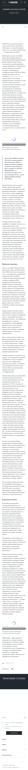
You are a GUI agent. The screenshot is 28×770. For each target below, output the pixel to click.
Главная (3, 5)
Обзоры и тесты (10, 663)
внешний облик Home (15, 76)
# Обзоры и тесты (6, 709)
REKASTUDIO (16, 767)
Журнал (8, 5)
